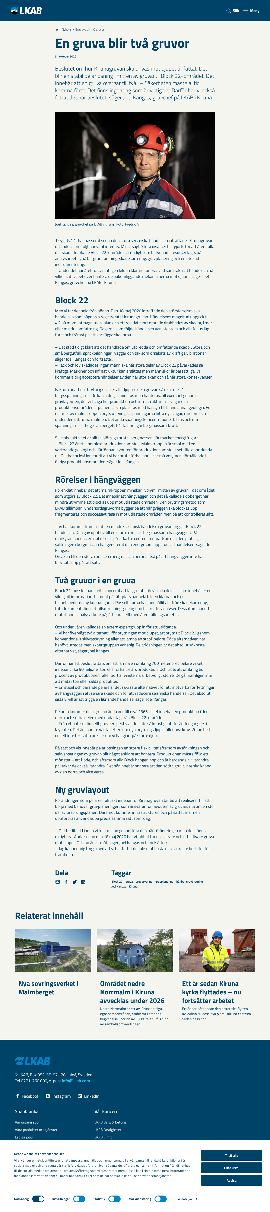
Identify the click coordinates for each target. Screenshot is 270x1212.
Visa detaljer (183, 1199)
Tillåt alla (231, 1155)
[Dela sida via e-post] (57, 882)
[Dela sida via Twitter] (74, 882)
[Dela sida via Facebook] (66, 882)
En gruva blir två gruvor (89, 29)
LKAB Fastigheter (108, 1130)
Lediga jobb (24, 1137)
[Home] (56, 29)
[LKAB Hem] (26, 10)
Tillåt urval (231, 1167)
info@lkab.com (76, 1080)
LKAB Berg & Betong (110, 1122)
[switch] (79, 1199)
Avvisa (231, 1180)
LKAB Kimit (103, 1137)
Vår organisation (28, 1122)
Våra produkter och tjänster (36, 1130)
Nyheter (67, 29)
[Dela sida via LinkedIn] (83, 882)
